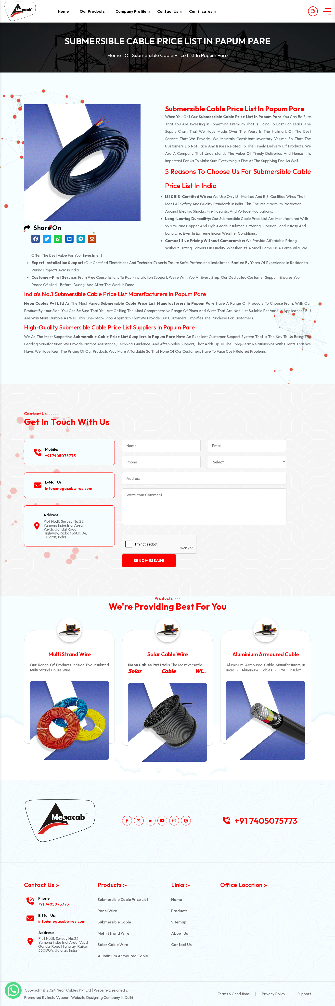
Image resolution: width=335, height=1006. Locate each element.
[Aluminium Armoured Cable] (167, 720)
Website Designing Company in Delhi (102, 997)
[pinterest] (186, 820)
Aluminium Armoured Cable (167, 654)
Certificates (200, 11)
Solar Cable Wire (69, 654)
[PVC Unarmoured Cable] (265, 722)
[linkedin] (150, 820)
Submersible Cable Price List (123, 899)
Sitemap (178, 922)
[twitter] (139, 820)
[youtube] (162, 820)
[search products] (313, 11)
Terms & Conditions (234, 993)
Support (304, 993)
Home (63, 11)
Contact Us (167, 11)
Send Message (149, 560)
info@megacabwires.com (68, 488)
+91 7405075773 (60, 456)
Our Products (92, 11)
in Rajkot (265, 670)
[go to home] (24, 11)
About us (179, 933)
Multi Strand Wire (113, 933)
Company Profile (131, 11)
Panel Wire (107, 910)
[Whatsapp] (13, 990)
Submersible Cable (114, 922)
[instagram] (174, 820)
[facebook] (127, 820)
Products (179, 910)
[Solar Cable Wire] (69, 722)
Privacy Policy (273, 993)
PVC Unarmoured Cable (266, 654)
